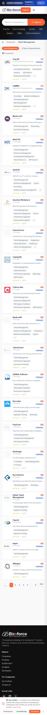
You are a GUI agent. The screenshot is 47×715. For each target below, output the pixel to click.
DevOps (32, 29)
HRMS (19, 33)
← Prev (5, 585)
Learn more (17, 707)
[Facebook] (4, 696)
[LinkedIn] (10, 696)
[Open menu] (34, 10)
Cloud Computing (19, 29)
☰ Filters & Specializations (31, 48)
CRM (40, 29)
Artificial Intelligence (33, 33)
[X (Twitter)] (15, 696)
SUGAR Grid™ (7, 663)
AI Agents (5, 667)
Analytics (10, 33)
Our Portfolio (7, 681)
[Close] (43, 711)
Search (37, 22)
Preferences (8, 711)
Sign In (26, 10)
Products (5, 660)
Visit (39, 3)
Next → (41, 585)
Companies (10, 42)
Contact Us (6, 685)
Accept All (34, 711)
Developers (6, 671)
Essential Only (22, 711)
